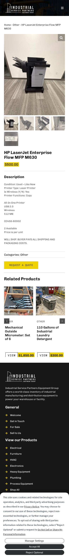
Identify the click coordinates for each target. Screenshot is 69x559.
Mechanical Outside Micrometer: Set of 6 (17, 333)
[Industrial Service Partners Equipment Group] (19, 4)
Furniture (16, 453)
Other (16, 24)
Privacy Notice (31, 506)
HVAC (13, 459)
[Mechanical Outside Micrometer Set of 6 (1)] (18, 287)
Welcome (15, 415)
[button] (61, 37)
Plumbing (15, 477)
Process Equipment (21, 483)
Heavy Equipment (20, 471)
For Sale (15, 427)
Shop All (14, 489)
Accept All (34, 546)
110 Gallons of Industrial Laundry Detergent (48, 333)
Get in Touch (17, 421)
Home (7, 24)
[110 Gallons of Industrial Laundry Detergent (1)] (50, 287)
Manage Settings (34, 540)
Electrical (15, 448)
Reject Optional (34, 552)
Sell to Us (15, 433)
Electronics (17, 465)
